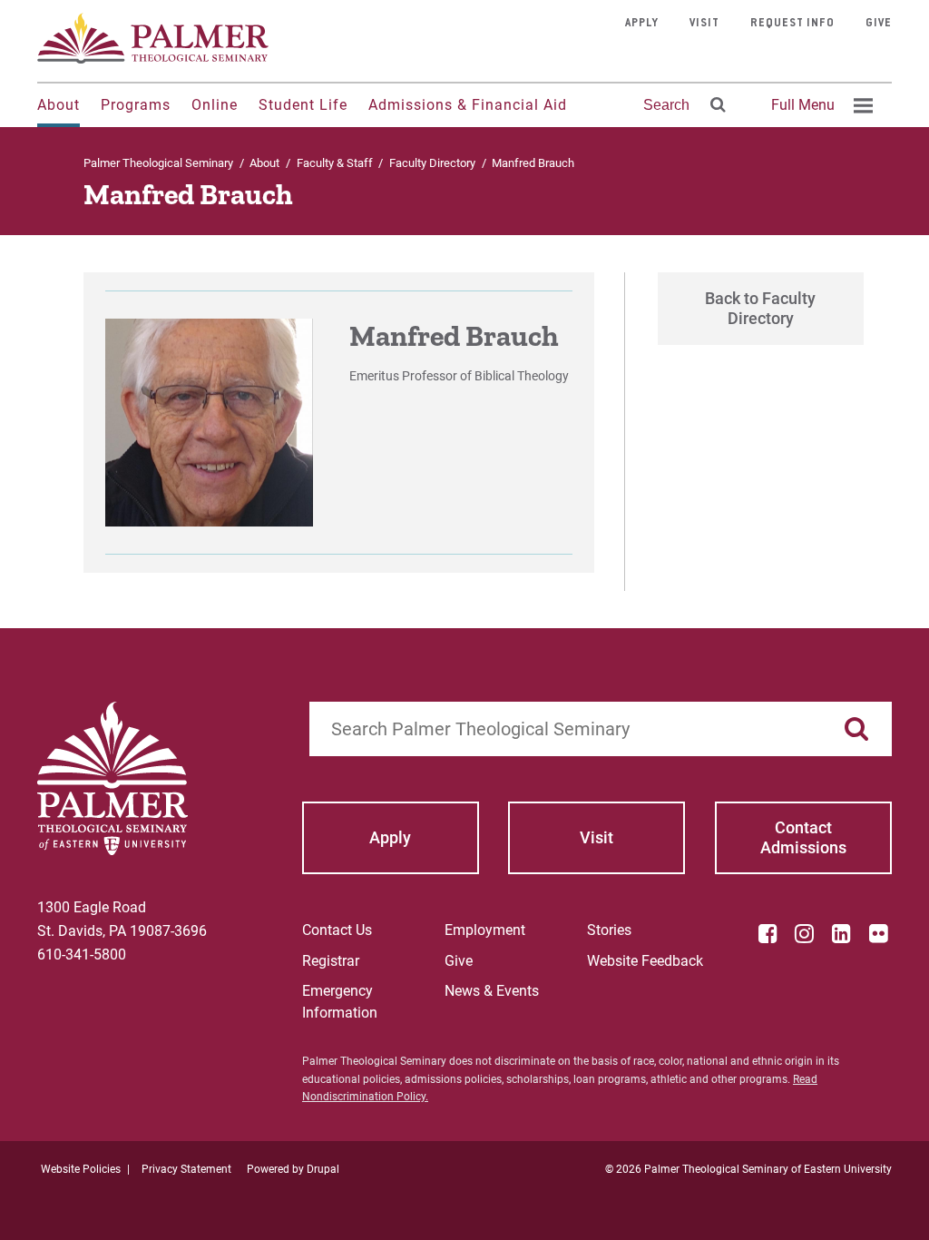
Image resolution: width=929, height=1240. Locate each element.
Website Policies (81, 1169)
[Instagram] (804, 933)
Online (214, 104)
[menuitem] (819, 105)
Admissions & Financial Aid (467, 104)
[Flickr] (878, 933)
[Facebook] (767, 933)
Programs (136, 104)
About (58, 104)
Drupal (323, 1169)
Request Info (792, 23)
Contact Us (337, 930)
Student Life (303, 104)
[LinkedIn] (841, 933)
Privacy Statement (186, 1169)
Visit (704, 23)
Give (878, 23)
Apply (642, 23)
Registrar (330, 960)
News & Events (492, 990)
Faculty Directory (432, 163)
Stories (609, 930)
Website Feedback (645, 960)
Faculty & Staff (335, 163)
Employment (485, 930)
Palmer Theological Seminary (158, 163)
